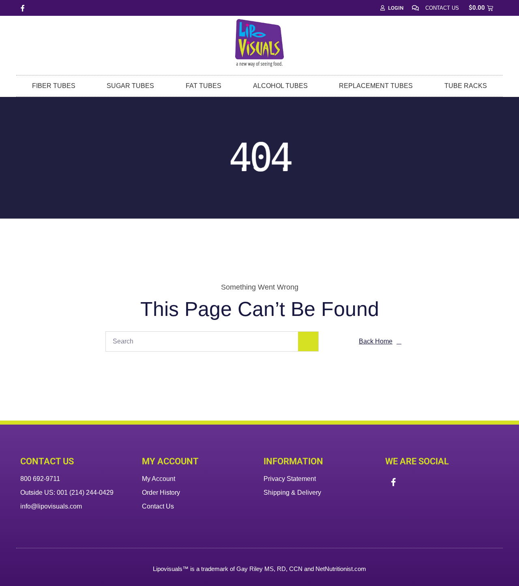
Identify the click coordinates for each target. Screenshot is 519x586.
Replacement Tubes (376, 85)
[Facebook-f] (22, 8)
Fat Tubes (203, 85)
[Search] (308, 341)
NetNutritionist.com (340, 568)
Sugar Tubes (130, 85)
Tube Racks (465, 85)
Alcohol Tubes (280, 85)
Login (395, 8)
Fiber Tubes (53, 85)
